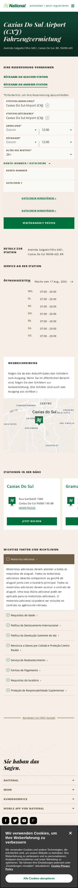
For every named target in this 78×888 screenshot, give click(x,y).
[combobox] (21, 129)
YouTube (24, 820)
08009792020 (27, 508)
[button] (49, 5)
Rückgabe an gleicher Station (26, 77)
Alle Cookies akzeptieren (39, 878)
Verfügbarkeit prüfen (39, 223)
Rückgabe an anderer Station (26, 84)
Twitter (15, 820)
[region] (39, 856)
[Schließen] (70, 833)
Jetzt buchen (31, 521)
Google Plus (33, 820)
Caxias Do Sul (20, 486)
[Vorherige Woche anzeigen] (29, 281)
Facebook (5, 820)
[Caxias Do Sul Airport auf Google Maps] (39, 425)
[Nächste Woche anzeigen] (71, 281)
